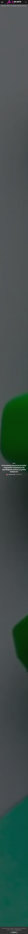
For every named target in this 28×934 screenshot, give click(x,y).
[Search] (25, 2)
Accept (14, 932)
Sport (14, 463)
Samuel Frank (11, 474)
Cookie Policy (18, 929)
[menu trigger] (2, 2)
